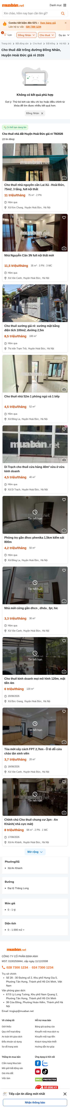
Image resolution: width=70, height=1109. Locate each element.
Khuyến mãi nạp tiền (45, 1036)
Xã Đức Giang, (16, 701)
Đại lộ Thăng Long (18, 888)
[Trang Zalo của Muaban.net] (45, 1063)
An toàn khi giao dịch (12, 1036)
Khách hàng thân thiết (45, 1041)
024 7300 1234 (42, 967)
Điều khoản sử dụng (12, 1041)
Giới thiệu (6, 1026)
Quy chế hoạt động (11, 1031)
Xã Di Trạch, (14, 489)
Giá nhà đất (7, 1073)
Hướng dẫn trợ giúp (44, 1046)
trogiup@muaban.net (22, 1011)
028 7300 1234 (33, 27)
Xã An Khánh (15, 868)
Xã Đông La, (14, 419)
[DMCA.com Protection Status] (46, 1080)
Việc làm (6, 1078)
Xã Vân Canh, (15, 278)
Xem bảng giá (48, 23)
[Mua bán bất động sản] (13, 5)
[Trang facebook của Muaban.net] (38, 1063)
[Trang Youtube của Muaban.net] (38, 1072)
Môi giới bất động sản (12, 1068)
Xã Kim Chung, (16, 207)
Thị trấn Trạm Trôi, (17, 348)
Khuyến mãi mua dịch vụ (47, 1031)
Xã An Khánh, (15, 842)
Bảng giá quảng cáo (45, 1026)
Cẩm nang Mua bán (11, 1063)
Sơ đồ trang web (10, 1046)
